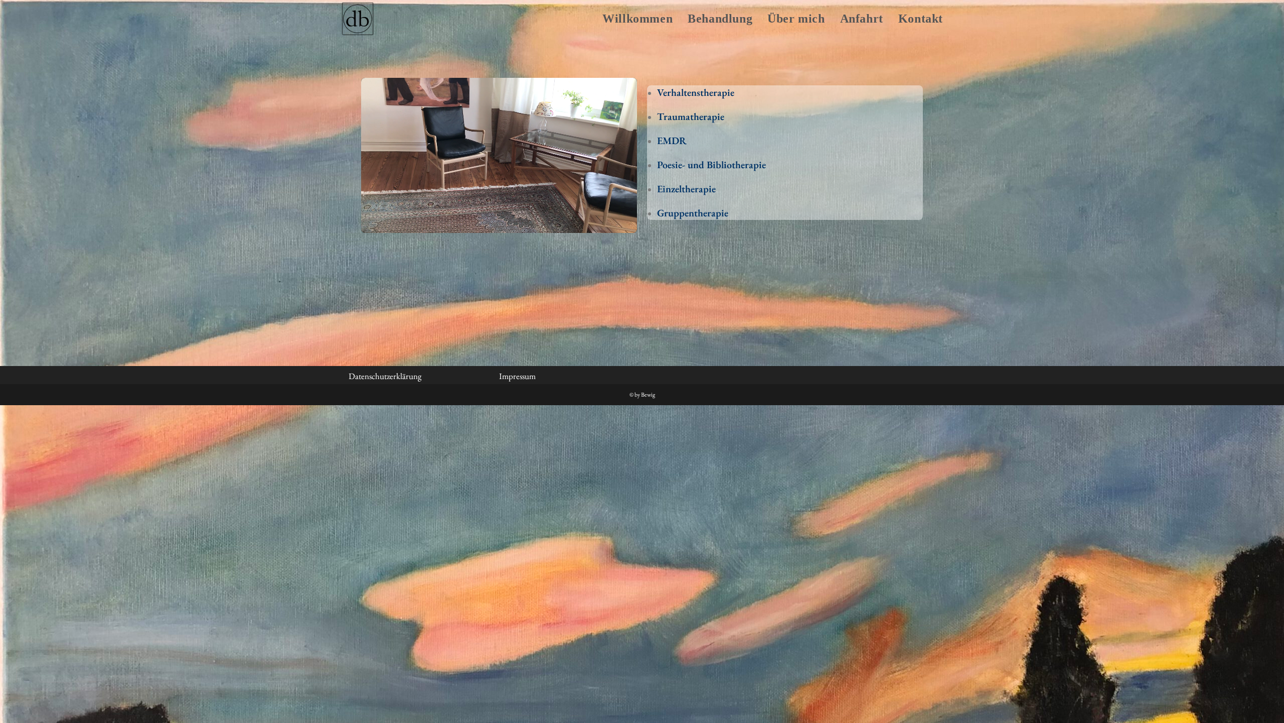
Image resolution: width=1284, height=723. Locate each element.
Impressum (517, 376)
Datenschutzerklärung (385, 376)
